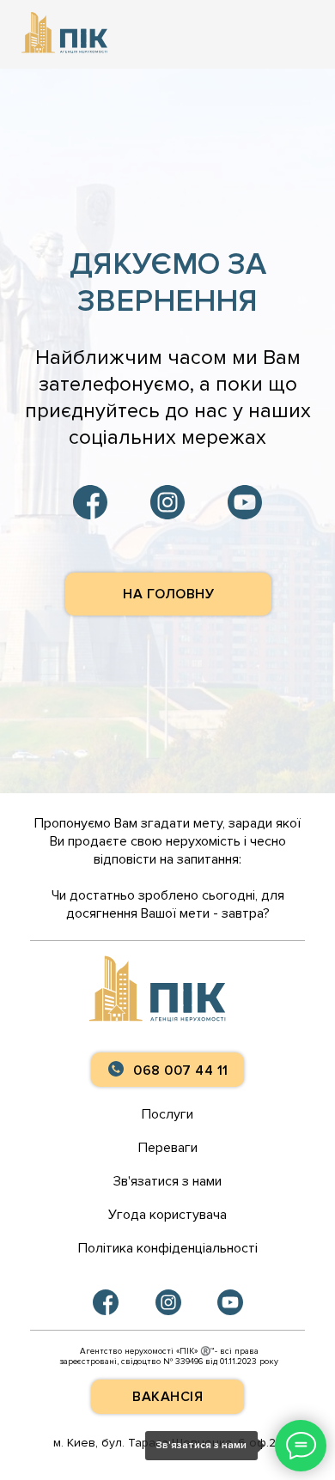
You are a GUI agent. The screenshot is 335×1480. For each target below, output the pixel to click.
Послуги (167, 1114)
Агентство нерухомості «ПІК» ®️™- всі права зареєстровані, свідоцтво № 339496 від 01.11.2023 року (168, 1356)
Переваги (168, 1147)
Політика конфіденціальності (168, 1248)
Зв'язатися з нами (167, 1181)
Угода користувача (167, 1214)
